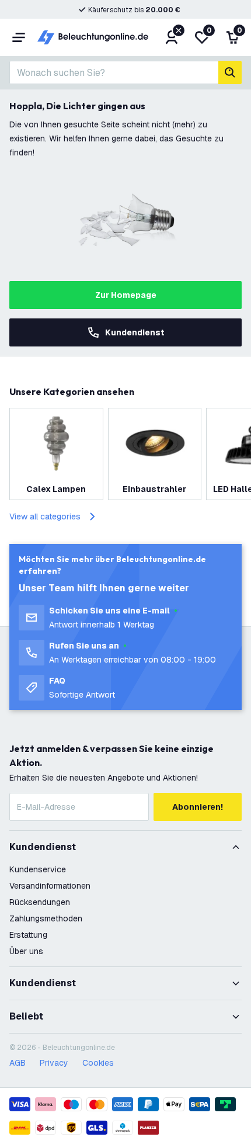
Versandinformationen (49, 885)
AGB (17, 1063)
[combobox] (113, 72)
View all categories (45, 516)
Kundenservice (37, 869)
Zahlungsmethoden (45, 918)
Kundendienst (135, 332)
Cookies (98, 1063)
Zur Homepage (125, 295)
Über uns (26, 951)
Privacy (54, 1063)
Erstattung (28, 935)
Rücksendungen (39, 902)
